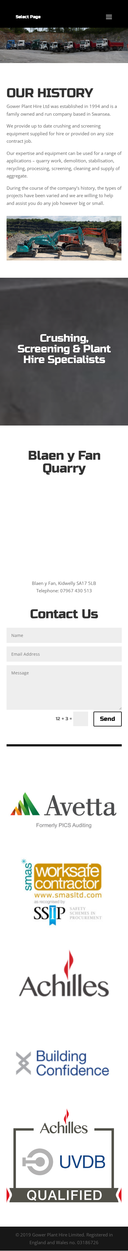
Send (107, 719)
